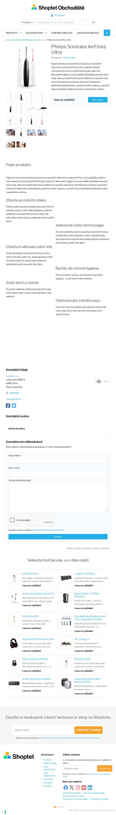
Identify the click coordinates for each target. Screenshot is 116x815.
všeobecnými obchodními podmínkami (85, 738)
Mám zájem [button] (98, 99)
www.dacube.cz (13, 398)
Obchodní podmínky (72, 793)
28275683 (14, 392)
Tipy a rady (48, 779)
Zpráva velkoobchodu (19, 480)
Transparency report (99, 799)
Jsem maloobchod (61, 32)
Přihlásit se (105, 768)
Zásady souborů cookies (74, 796)
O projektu (48, 782)
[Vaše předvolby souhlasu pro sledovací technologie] (5, 812)
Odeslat (58, 536)
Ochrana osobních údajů (94, 793)
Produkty (12, 32)
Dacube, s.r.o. (39, 40)
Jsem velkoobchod (88, 32)
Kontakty (47, 786)
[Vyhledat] (93, 22)
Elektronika (27, 40)
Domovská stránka (13, 40)
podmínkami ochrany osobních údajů (48, 530)
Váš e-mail (14, 467)
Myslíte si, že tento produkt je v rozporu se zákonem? (88, 548)
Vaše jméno (14, 455)
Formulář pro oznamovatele (75, 799)
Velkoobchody (34, 32)
